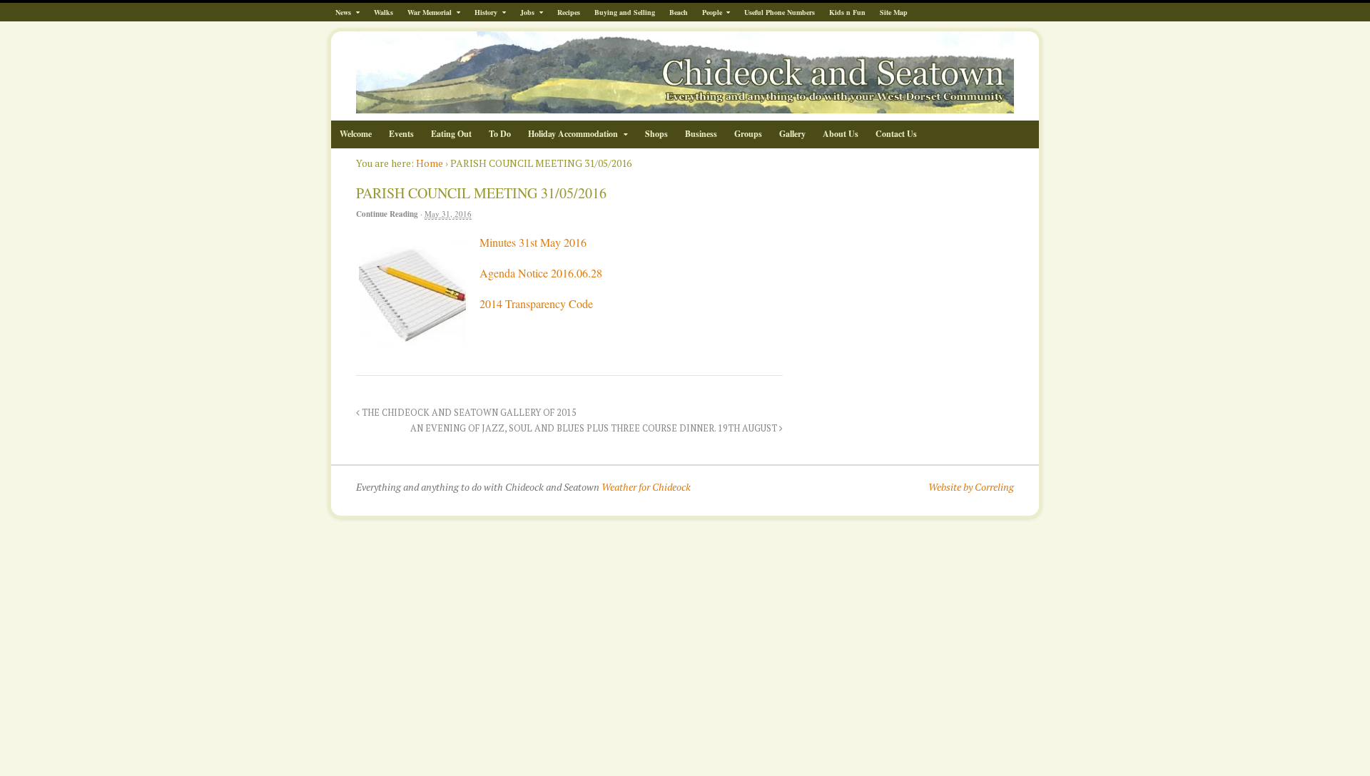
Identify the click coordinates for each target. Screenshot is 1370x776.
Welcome (356, 134)
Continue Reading (387, 214)
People (712, 12)
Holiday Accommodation (573, 134)
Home (429, 163)
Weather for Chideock (646, 487)
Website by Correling (971, 487)
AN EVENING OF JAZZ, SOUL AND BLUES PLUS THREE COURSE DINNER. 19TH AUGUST (594, 428)
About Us (840, 134)
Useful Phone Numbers (779, 12)
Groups (748, 134)
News (343, 12)
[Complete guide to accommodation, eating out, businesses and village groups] (685, 106)
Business (701, 134)
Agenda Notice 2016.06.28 (541, 272)
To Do (500, 134)
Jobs (527, 12)
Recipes (568, 12)
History (486, 12)
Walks (383, 12)
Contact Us (896, 134)
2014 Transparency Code (536, 303)
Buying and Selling (624, 12)
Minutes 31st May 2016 (533, 242)
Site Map (894, 12)
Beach (678, 12)
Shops (656, 134)
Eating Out (451, 134)
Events (401, 134)
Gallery (792, 134)
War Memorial (429, 12)
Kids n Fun (847, 12)
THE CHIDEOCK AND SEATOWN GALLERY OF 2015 (468, 413)
